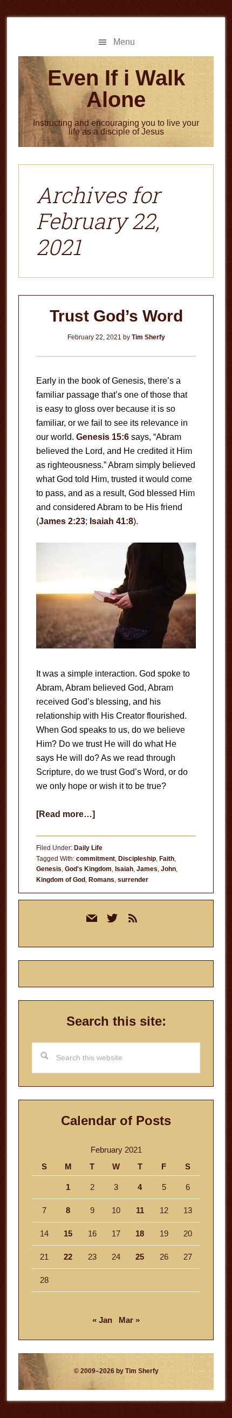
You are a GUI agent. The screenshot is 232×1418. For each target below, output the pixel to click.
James (147, 869)
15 (68, 1233)
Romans (101, 880)
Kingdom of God (60, 880)
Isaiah (124, 869)
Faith (166, 858)
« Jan (102, 1320)
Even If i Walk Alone (116, 88)
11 (140, 1210)
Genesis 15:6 (102, 437)
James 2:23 (62, 521)
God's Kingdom (88, 869)
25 (139, 1256)
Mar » (129, 1320)
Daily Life (88, 848)
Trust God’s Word (116, 316)
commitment (95, 858)
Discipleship (137, 858)
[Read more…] (65, 814)
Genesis (49, 869)
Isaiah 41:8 (111, 521)
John (168, 869)
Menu (124, 41)
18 (139, 1233)
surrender (133, 880)
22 (68, 1256)
